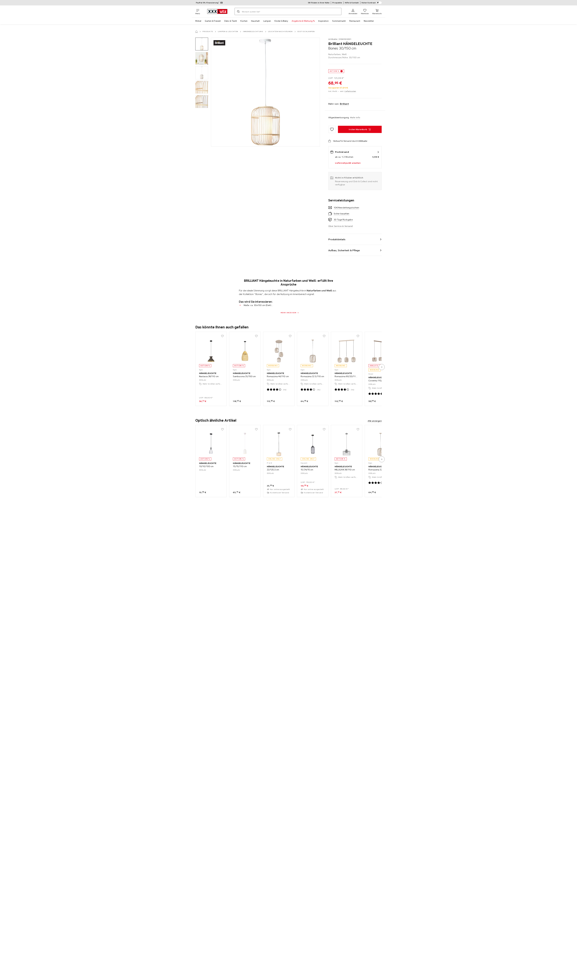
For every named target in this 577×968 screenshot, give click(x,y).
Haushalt (255, 21)
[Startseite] (196, 31)
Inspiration (323, 21)
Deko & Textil (230, 21)
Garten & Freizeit (213, 21)
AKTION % (334, 71)
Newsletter (369, 21)
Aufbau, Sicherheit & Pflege (344, 250)
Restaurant (354, 21)
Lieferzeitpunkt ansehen (347, 163)
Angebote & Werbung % (303, 21)
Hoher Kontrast (369, 3)
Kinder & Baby (281, 21)
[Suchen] (238, 11)
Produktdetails (336, 239)
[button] (201, 44)
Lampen (267, 21)
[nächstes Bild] (382, 367)
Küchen (243, 21)
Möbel (198, 21)
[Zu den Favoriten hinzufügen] (332, 129)
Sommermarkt (339, 21)
